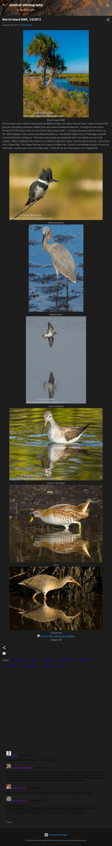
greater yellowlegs (67, 660)
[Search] (108, 5)
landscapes (85, 660)
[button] (108, 20)
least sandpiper (11, 666)
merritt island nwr (30, 666)
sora (61, 666)
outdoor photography (26, 5)
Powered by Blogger (58, 834)
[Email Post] (4, 654)
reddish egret (48, 666)
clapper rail (35, 660)
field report (49, 660)
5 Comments (25, 25)
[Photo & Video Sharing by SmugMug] (56, 116)
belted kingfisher (19, 660)
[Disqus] (56, 711)
